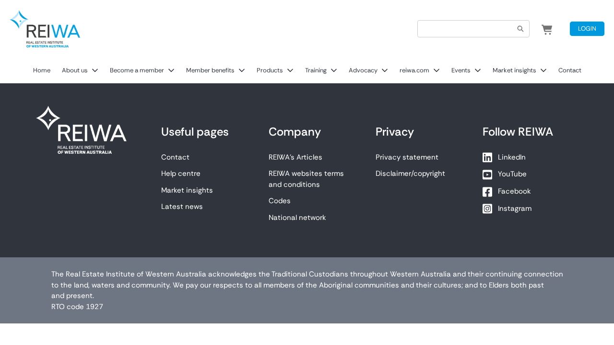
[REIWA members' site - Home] (45, 28)
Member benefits (210, 70)
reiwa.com (414, 70)
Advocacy (363, 70)
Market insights (514, 70)
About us (75, 70)
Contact (569, 70)
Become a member (137, 70)
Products (270, 70)
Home (41, 70)
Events (461, 70)
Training (316, 70)
